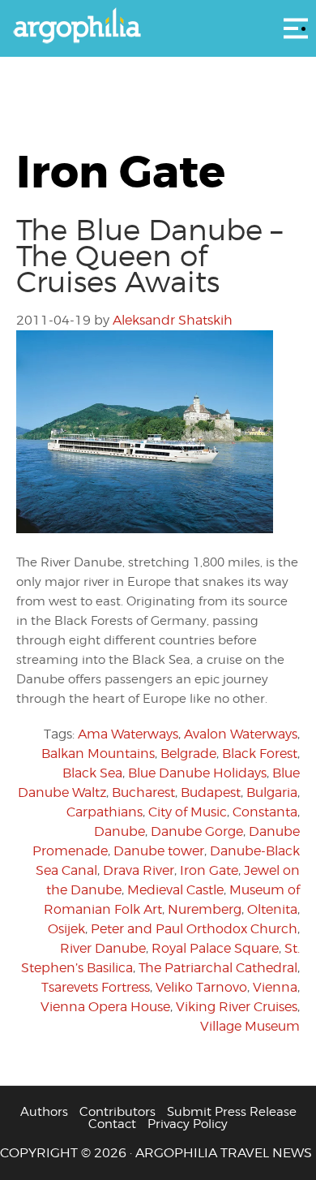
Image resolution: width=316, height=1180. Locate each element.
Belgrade (188, 753)
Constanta (265, 812)
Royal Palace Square (215, 948)
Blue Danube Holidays (197, 773)
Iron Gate (209, 870)
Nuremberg (204, 909)
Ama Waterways (128, 734)
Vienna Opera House (105, 1006)
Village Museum (250, 1026)
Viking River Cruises (236, 1006)
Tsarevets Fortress (95, 987)
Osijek (66, 929)
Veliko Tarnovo (201, 987)
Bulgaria (271, 792)
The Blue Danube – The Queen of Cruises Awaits (149, 255)
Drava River (138, 870)
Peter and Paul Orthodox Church (194, 929)
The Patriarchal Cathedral (218, 967)
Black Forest (259, 753)
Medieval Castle (175, 890)
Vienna (275, 987)
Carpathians (104, 812)
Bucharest (143, 792)
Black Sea (92, 773)
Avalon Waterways (240, 734)
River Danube (103, 948)
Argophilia (158, 27)
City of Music (187, 812)
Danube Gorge (197, 831)
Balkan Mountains (98, 753)
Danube (119, 831)
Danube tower (158, 851)
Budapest (211, 792)
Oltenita (272, 909)
